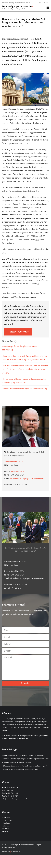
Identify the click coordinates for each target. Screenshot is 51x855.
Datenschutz (15, 852)
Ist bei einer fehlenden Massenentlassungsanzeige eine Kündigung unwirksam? (24, 381)
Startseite (5, 735)
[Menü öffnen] (48, 7)
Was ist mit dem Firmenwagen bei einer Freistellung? (25, 388)
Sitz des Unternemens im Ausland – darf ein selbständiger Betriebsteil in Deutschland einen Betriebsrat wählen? (25, 369)
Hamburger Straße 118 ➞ (15, 461)
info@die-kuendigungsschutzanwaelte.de (16, 2)
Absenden (25, 683)
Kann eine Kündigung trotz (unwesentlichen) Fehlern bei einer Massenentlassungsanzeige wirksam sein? (24, 358)
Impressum (6, 852)
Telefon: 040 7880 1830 (18, 332)
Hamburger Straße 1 (9, 787)
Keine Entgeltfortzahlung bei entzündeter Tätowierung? (20, 348)
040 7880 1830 (44, 2)
